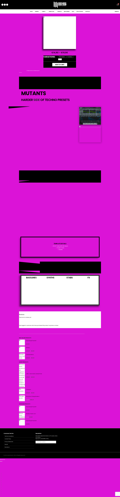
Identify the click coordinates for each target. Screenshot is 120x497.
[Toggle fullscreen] (1, 459)
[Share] (2, 459)
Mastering (67, 11)
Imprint (6, 444)
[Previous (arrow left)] (0, 461)
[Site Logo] (60, 4)
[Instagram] (7, 5)
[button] (116, 11)
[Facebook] (2, 5)
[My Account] (115, 5)
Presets (60, 11)
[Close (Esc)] (4, 459)
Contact (87, 11)
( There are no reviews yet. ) (33, 70)
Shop (31, 11)
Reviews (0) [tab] (22, 309)
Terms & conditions (9, 436)
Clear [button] (60, 59)
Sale (73, 11)
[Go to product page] (22, 342)
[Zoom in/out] (0, 459)
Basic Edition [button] (62, 56)
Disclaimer (7, 447)
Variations (49, 57)
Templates (51, 11)
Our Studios (79, 11)
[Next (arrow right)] (1, 461)
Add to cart (59, 65)
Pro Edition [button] (70, 56)
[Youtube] (5, 5)
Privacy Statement (9, 441)
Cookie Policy (8, 439)
